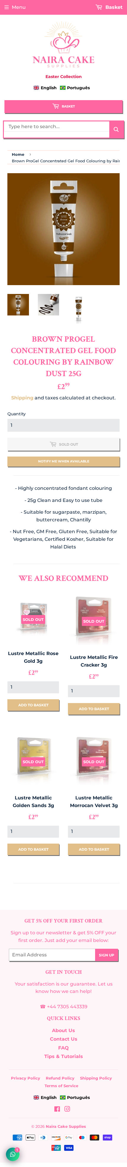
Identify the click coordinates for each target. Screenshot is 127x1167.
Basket (68, 106)
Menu (19, 7)
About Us (63, 1030)
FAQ (63, 1048)
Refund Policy (60, 1078)
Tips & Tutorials (63, 1056)
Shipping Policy (96, 1078)
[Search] (116, 129)
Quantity (16, 413)
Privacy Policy (25, 1078)
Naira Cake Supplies (66, 1126)
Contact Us (63, 1039)
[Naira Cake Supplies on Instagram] (67, 1110)
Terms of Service (61, 1085)
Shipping (22, 398)
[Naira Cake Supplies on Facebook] (57, 1110)
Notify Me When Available (63, 461)
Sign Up (106, 955)
